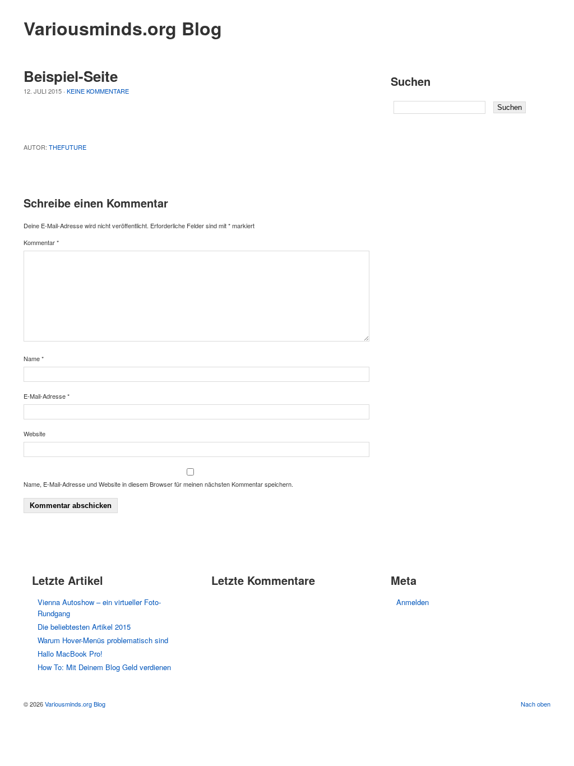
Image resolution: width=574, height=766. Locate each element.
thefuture (67, 146)
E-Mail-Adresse (47, 395)
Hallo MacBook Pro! (70, 653)
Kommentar (41, 242)
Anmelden (412, 602)
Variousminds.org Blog (123, 28)
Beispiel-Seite (71, 76)
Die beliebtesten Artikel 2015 (84, 626)
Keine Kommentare (98, 90)
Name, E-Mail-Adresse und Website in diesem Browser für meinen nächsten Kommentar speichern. (158, 483)
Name (34, 358)
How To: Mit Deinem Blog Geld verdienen (104, 667)
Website (34, 433)
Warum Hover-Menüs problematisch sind (103, 640)
